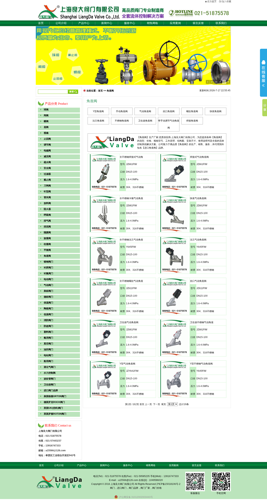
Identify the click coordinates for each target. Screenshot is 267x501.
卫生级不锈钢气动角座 (201, 322)
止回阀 (47, 138)
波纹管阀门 (50, 378)
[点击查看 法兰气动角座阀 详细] (173, 272)
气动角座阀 (145, 111)
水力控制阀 (50, 373)
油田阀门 (48, 349)
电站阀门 (48, 355)
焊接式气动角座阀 (199, 157)
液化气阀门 (50, 367)
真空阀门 (48, 343)
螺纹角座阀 (192, 111)
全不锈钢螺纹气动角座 (131, 281)
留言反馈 (198, 23)
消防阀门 (48, 320)
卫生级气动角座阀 (129, 322)
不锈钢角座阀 (122, 120)
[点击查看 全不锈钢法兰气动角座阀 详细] (103, 272)
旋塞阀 (47, 238)
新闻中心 (106, 23)
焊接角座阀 (192, 120)
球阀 (46, 109)
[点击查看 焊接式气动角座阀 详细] (173, 190)
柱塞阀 (47, 244)
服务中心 (129, 23)
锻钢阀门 (48, 261)
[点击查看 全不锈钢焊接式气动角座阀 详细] (103, 190)
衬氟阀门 (48, 273)
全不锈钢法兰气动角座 (131, 239)
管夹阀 (47, 197)
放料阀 (47, 203)
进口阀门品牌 (51, 390)
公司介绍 (61, 23)
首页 (41, 23)
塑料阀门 (48, 332)
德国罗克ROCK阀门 (54, 402)
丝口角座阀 (169, 111)
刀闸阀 (47, 185)
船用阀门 (48, 361)
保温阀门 (48, 302)
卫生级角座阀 (145, 120)
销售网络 (152, 23)
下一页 (156, 404)
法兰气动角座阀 (198, 239)
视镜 (46, 133)
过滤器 (47, 174)
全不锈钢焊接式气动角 (131, 157)
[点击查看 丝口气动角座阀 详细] (173, 314)
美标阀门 (48, 291)
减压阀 (47, 156)
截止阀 (47, 179)
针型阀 (47, 191)
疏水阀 (47, 162)
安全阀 (47, 168)
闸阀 (46, 115)
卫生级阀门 (50, 384)
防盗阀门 (48, 326)
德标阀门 (48, 296)
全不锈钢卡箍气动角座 (131, 198)
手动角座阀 (122, 111)
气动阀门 (48, 285)
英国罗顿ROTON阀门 (55, 413)
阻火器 (47, 209)
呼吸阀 (47, 215)
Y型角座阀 (98, 111)
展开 (263, 73)
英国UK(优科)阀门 (53, 408)
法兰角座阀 (98, 120)
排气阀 (47, 220)
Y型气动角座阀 (127, 363)
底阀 (46, 127)
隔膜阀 (47, 232)
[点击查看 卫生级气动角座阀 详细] (103, 355)
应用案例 (175, 23)
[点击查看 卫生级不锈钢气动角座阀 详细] (173, 355)
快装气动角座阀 (198, 198)
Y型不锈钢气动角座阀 (201, 363)
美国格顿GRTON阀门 (55, 396)
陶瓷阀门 (48, 308)
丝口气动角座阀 (198, 281)
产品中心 (83, 23)
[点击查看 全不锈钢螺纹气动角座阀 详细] (103, 314)
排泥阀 (47, 226)
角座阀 (47, 255)
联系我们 (221, 23)
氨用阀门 (48, 337)
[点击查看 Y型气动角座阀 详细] (103, 396)
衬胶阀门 (48, 267)
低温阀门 (48, 314)
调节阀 (47, 144)
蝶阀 (46, 121)
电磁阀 (47, 150)
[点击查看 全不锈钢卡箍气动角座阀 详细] (103, 231)
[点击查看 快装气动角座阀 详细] (173, 231)
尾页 (163, 404)
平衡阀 (47, 250)
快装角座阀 (215, 111)
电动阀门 (48, 279)
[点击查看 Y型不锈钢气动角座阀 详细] (173, 396)
